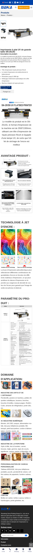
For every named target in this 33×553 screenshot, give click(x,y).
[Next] (31, 33)
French (6, 2)
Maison (3, 15)
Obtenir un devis (24, 7)
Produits (9, 15)
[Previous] (9, 33)
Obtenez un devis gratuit (5, 87)
